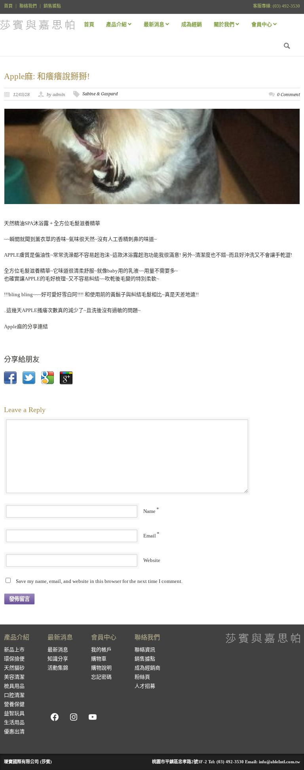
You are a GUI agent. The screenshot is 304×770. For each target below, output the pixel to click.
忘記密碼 (101, 677)
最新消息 (58, 650)
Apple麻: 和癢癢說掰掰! (47, 76)
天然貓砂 (14, 668)
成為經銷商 (147, 668)
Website (151, 560)
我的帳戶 (101, 650)
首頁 (8, 6)
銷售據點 (52, 6)
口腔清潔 (14, 695)
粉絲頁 (142, 677)
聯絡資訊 (145, 650)
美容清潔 (14, 677)
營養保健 (14, 704)
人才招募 (145, 686)
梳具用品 (14, 686)
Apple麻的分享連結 (26, 326)
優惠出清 (14, 731)
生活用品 (14, 722)
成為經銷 (191, 24)
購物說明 (101, 668)
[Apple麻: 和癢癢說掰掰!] (152, 156)
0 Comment (288, 94)
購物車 (98, 659)
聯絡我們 (28, 6)
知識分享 (58, 659)
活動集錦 (58, 668)
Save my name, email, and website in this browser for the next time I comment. (99, 581)
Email (149, 536)
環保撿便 (14, 659)
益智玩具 (14, 713)
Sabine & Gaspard (100, 93)
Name (149, 511)
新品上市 (14, 650)
